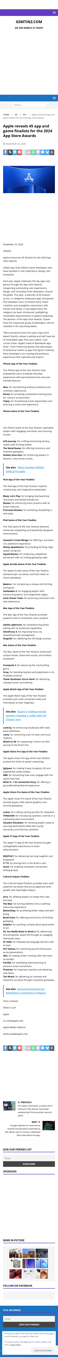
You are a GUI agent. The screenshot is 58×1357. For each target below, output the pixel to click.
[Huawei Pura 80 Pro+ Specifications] (15, 1274)
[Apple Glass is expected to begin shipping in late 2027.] (42, 1253)
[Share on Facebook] (5, 152)
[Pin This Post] (19, 152)
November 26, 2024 (16, 143)
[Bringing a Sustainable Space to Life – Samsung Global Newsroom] (15, 1253)
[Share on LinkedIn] (14, 152)
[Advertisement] (29, 62)
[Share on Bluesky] (47, 152)
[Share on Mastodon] (38, 152)
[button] (53, 12)
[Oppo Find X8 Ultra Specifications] (42, 1274)
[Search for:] (29, 105)
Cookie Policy (15, 1344)
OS (16, 114)
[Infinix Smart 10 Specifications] (42, 1263)
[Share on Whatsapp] (33, 152)
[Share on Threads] (52, 152)
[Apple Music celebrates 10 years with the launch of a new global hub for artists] (28, 1253)
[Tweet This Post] (10, 152)
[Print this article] (28, 152)
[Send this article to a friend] (24, 152)
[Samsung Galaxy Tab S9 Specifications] (28, 1263)
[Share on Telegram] (42, 152)
